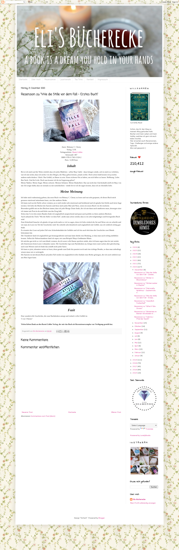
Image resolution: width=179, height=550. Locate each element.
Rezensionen (50, 79)
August (137, 333)
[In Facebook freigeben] (65, 331)
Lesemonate (65, 79)
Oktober (138, 326)
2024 (135, 254)
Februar (138, 352)
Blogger (101, 518)
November (139, 323)
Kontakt (90, 79)
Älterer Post (116, 412)
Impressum (103, 79)
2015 (135, 373)
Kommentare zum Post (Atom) (43, 416)
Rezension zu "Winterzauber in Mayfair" (145, 284)
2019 (135, 360)
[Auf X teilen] (63, 331)
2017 (135, 366)
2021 (135, 263)
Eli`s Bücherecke (26, 10)
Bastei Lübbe (77, 152)
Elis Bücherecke (139, 499)
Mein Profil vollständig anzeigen (143, 503)
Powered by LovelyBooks (140, 435)
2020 (135, 267)
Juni (136, 339)
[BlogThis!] (60, 331)
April (137, 346)
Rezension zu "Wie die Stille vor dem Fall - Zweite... (145, 273)
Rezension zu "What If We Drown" (145, 307)
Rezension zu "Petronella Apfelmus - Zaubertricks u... (145, 290)
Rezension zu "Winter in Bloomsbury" (144, 279)
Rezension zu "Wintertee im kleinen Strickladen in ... (145, 312)
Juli (136, 336)
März (137, 349)
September (139, 329)
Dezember (139, 269)
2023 (135, 257)
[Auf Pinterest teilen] (68, 331)
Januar (137, 355)
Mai (136, 342)
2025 (135, 250)
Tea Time (79, 79)
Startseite (23, 79)
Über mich (35, 79)
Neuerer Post (27, 412)
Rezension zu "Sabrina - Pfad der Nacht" (144, 318)
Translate (149, 429)
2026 (135, 247)
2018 (135, 363)
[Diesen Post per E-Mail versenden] (57, 331)
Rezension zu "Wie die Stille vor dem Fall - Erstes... (145, 297)
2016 (135, 369)
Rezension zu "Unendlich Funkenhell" (144, 302)
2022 (135, 260)
